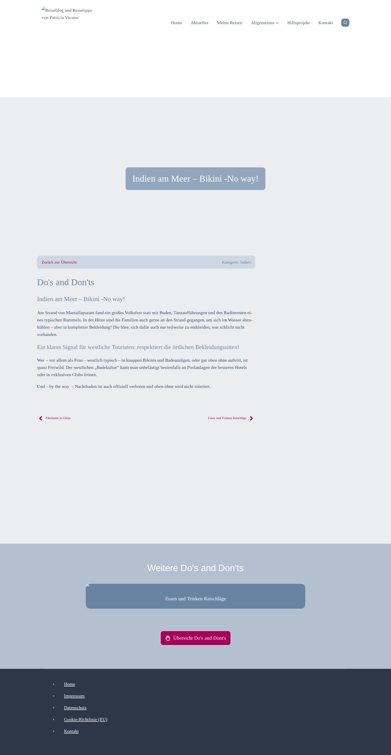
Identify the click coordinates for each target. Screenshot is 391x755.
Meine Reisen (229, 22)
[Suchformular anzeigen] (345, 23)
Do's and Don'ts (65, 282)
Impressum (74, 695)
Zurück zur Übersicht (59, 262)
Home (176, 22)
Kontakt (325, 22)
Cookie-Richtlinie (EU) (85, 719)
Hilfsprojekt (298, 22)
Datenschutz (75, 707)
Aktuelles (199, 22)
